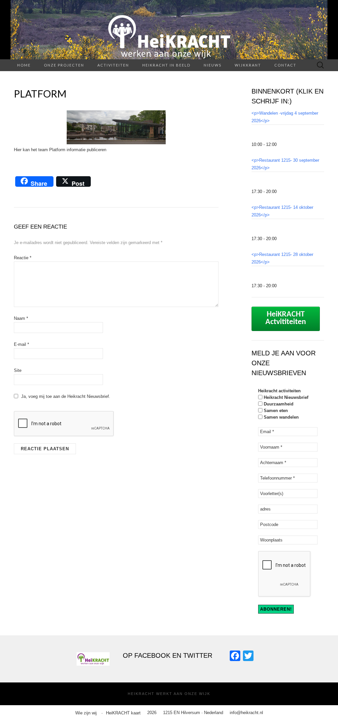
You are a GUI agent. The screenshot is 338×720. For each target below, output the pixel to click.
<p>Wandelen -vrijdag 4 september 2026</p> (285, 117)
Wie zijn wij (86, 712)
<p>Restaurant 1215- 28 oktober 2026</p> (282, 258)
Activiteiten (113, 65)
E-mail (21, 344)
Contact (285, 65)
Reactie (22, 257)
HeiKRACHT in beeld (166, 65)
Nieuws (212, 65)
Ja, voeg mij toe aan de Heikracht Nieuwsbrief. (65, 396)
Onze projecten (64, 65)
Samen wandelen (280, 417)
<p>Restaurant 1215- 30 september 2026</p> (285, 164)
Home (24, 65)
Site (17, 370)
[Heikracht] (169, 29)
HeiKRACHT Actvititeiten (285, 318)
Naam (21, 318)
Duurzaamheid (277, 404)
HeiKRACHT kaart (123, 712)
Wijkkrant (248, 65)
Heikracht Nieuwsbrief (285, 397)
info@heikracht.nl (246, 712)
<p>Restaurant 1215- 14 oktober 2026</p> (282, 211)
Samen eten (275, 410)
